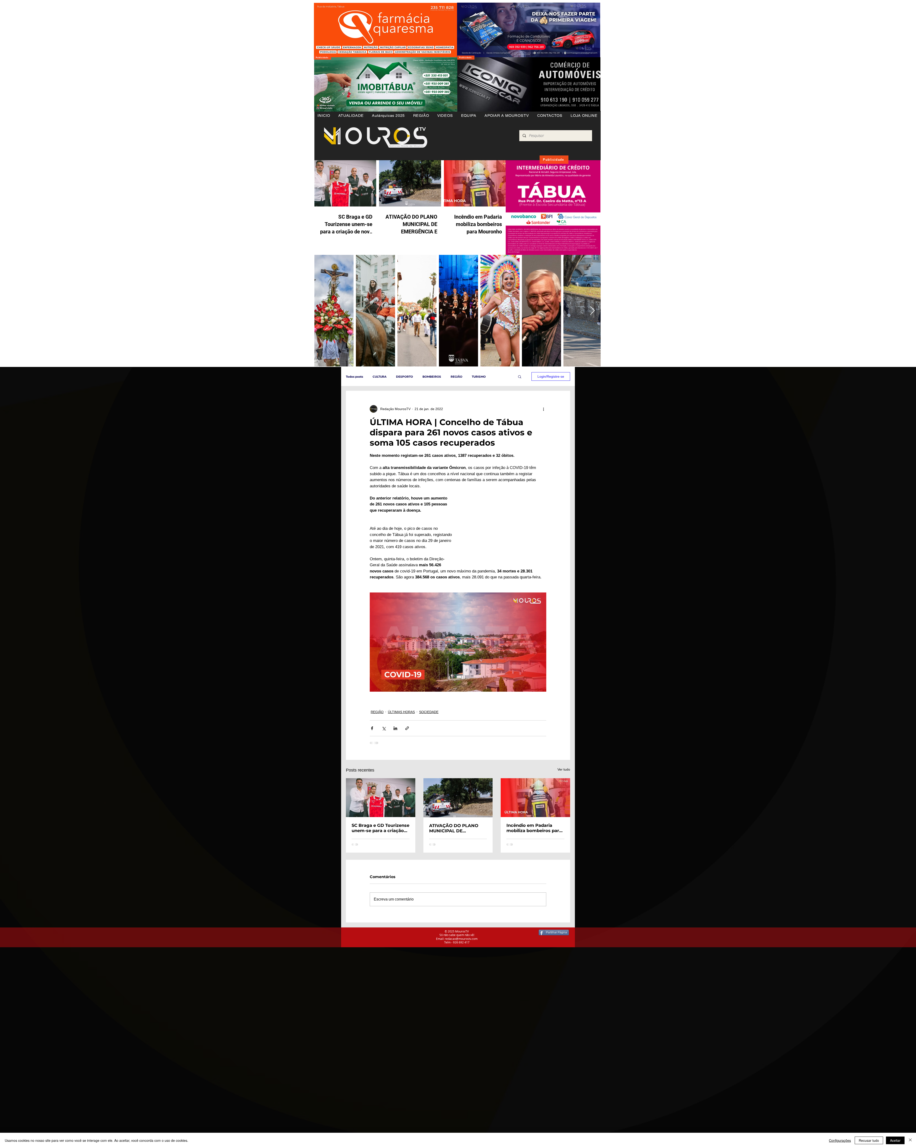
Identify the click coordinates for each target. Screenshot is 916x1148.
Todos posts (354, 376)
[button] (421, 115)
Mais (498, 376)
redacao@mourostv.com (461, 939)
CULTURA (379, 376)
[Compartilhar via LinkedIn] (395, 728)
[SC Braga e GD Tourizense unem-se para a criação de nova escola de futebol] (380, 797)
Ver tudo (563, 769)
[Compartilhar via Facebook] (372, 728)
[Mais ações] (543, 409)
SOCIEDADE (428, 712)
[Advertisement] (143, 980)
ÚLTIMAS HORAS (401, 712)
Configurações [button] (840, 1140)
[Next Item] (592, 310)
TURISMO (479, 376)
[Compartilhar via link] (407, 728)
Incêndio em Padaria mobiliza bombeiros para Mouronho (534, 828)
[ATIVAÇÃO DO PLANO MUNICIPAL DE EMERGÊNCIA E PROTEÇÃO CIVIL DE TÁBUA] (458, 797)
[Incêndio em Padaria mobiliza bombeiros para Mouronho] (535, 797)
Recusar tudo (869, 1140)
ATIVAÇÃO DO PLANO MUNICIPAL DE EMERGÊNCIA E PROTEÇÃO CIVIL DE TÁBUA (453, 828)
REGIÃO (456, 376)
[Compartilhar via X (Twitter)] (383, 728)
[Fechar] (910, 1140)
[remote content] (504, 529)
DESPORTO (404, 376)
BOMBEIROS (431, 376)
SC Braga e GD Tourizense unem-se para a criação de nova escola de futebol (380, 828)
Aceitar (895, 1140)
